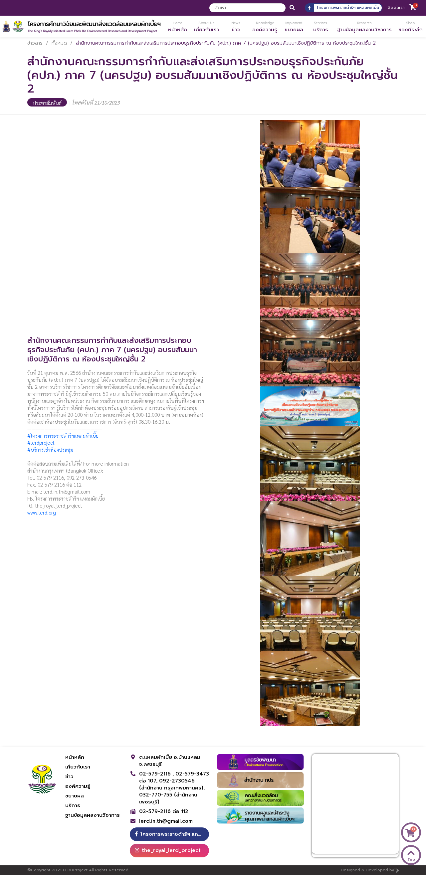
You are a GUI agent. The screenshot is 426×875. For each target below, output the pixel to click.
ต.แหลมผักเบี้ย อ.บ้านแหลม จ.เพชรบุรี (169, 761)
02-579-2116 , (157, 773)
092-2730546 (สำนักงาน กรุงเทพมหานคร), (172, 784)
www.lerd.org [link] (41, 512)
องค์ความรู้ (77, 786)
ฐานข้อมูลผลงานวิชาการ (92, 815)
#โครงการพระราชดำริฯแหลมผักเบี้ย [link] (63, 435)
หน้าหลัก (74, 757)
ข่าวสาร (35, 43)
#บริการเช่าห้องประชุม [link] (50, 449)
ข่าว (69, 776)
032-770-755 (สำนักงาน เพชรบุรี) (168, 798)
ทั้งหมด (59, 43)
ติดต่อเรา (395, 8)
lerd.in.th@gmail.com (166, 821)
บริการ (72, 805)
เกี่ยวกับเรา (77, 766)
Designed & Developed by (367, 870)
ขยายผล (74, 795)
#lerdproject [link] (41, 442)
